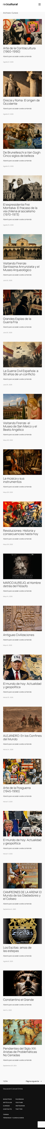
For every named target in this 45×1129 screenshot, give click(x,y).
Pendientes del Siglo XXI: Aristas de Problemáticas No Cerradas (20, 1052)
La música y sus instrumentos (13, 480)
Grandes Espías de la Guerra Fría (17, 320)
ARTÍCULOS (7, 1102)
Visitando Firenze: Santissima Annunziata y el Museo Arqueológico (21, 267)
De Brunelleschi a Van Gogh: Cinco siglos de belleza (22, 154)
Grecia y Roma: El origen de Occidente (21, 102)
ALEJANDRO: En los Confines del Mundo (22, 737)
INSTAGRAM (20, 1106)
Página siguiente (34, 1081)
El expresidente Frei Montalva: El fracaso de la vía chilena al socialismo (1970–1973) (20, 209)
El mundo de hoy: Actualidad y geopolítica (22, 685)
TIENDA (6, 1114)
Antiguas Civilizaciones (18, 635)
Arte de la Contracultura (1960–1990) (19, 50)
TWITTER (19, 1109)
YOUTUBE (19, 1102)
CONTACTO (7, 1109)
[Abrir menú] (39, 4)
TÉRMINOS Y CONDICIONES (13, 1118)
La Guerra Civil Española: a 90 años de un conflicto (20, 372)
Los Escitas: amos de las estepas (17, 949)
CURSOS (6, 1106)
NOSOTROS (7, 1099)
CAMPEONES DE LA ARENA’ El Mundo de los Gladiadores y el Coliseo (22, 895)
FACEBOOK (20, 1099)
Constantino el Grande (18, 999)
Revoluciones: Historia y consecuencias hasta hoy (20, 532)
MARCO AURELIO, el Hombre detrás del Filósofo (22, 584)
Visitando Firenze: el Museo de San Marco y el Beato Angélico (20, 426)
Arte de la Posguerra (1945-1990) (17, 789)
